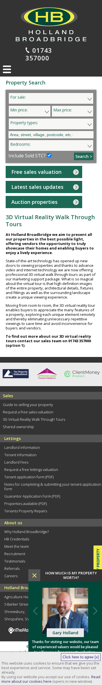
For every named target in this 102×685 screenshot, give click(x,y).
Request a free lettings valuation (31, 469)
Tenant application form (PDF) (29, 476)
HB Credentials (16, 539)
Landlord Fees (16, 462)
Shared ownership (18, 426)
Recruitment (14, 553)
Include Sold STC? (27, 156)
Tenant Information (20, 454)
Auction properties (34, 201)
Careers (11, 575)
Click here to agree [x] (81, 657)
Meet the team (16, 546)
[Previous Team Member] (35, 611)
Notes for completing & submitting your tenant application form (52, 486)
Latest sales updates (37, 186)
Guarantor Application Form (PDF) (32, 496)
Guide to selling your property (28, 404)
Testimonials (14, 561)
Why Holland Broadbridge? (26, 531)
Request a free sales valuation (28, 412)
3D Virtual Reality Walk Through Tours (34, 419)
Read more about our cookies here (50, 679)
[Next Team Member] (95, 611)
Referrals (12, 568)
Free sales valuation (36, 171)
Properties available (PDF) (25, 503)
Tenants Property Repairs (25, 510)
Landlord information (22, 447)
